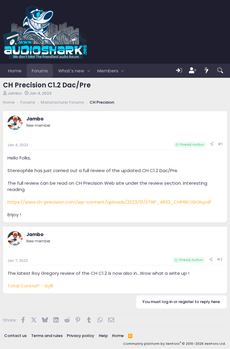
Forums (40, 71)
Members (107, 71)
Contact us (15, 335)
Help (103, 335)
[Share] (212, 144)
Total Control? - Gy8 (30, 286)
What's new (71, 71)
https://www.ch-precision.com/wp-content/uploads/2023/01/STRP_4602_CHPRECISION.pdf (109, 202)
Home (15, 71)
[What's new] (207, 71)
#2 (220, 259)
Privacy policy (80, 335)
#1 (220, 144)
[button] (88, 71)
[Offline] (21, 123)
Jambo (15, 93)
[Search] (220, 71)
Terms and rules (47, 335)
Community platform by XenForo (174, 343)
